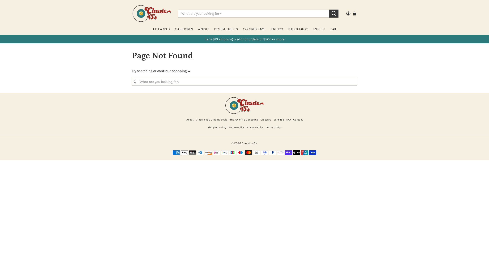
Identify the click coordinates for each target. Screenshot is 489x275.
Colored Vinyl (254, 29)
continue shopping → (174, 71)
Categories (184, 29)
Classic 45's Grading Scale (211, 119)
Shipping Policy (217, 127)
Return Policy (236, 127)
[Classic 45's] (152, 13)
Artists (203, 29)
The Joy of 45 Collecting (244, 119)
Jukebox (276, 29)
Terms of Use (273, 127)
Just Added (161, 29)
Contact (298, 119)
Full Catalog (298, 29)
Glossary (266, 119)
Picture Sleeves (226, 29)
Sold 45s (279, 119)
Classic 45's (249, 143)
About (189, 119)
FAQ (288, 119)
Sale (333, 29)
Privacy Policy (255, 127)
